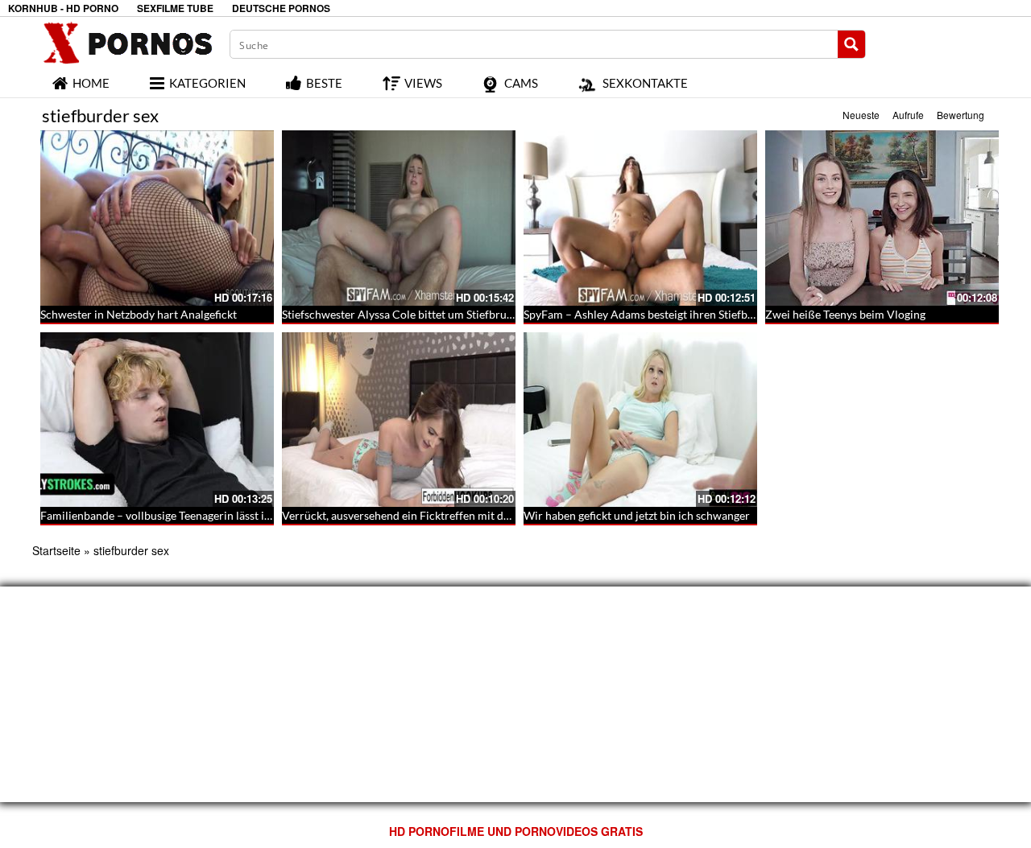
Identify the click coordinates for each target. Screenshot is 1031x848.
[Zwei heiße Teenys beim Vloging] (882, 218)
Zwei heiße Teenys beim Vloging (845, 314)
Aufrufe (908, 114)
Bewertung (960, 114)
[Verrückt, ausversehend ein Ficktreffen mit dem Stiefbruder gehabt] (399, 420)
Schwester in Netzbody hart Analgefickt (138, 314)
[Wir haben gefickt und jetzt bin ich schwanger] (640, 420)
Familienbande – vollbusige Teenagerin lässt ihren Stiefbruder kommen (216, 515)
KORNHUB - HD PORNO (63, 8)
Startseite (56, 550)
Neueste (861, 114)
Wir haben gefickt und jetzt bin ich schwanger (637, 515)
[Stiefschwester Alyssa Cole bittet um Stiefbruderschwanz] (399, 218)
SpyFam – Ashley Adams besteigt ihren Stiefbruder (650, 314)
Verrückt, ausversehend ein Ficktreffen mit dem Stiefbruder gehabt (448, 515)
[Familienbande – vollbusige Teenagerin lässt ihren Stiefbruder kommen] (157, 420)
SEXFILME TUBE (175, 8)
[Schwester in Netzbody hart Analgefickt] (157, 218)
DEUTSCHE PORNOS (281, 8)
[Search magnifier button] (851, 44)
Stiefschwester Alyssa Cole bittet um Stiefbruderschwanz (424, 314)
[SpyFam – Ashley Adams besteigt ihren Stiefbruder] (640, 218)
